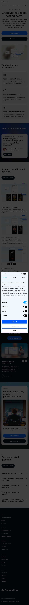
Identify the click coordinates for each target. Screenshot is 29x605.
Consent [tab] (5, 277)
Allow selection (14, 326)
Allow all (14, 321)
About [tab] (23, 277)
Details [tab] (14, 277)
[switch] (25, 307)
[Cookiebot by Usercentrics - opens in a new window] (21, 274)
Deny (14, 330)
